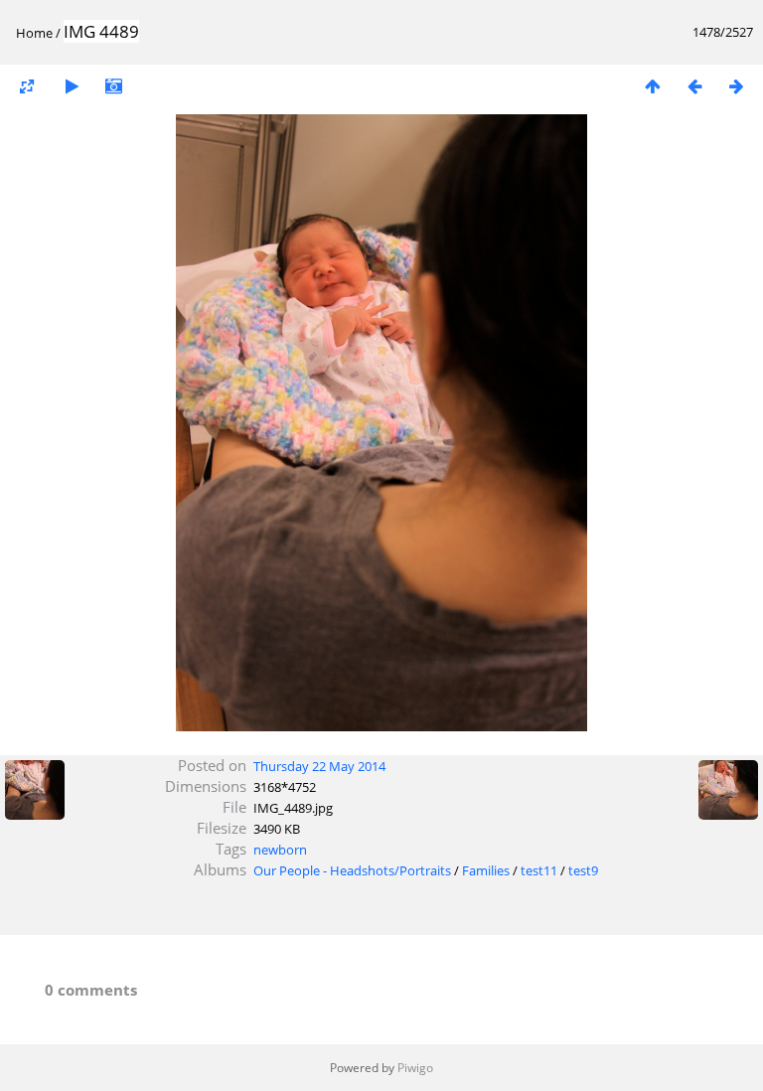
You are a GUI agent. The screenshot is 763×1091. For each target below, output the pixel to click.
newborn (280, 849)
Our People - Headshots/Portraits (352, 870)
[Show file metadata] (113, 86)
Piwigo (415, 1067)
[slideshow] (71, 86)
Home (34, 33)
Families (486, 870)
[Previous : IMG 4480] (694, 86)
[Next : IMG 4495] (736, 86)
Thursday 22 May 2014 (319, 766)
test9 (583, 870)
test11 (539, 870)
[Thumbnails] (653, 86)
